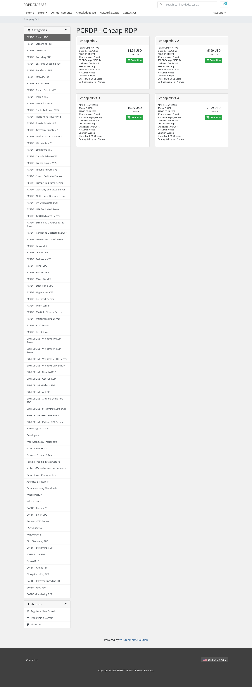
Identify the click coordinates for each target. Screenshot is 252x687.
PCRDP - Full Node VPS (39, 259)
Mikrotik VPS (34, 501)
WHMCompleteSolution (133, 640)
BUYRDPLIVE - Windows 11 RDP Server (44, 350)
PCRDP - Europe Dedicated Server (45, 183)
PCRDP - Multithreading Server (43, 318)
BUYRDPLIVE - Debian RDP (41, 385)
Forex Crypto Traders (38, 428)
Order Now (136, 60)
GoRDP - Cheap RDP (37, 567)
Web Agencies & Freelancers (42, 441)
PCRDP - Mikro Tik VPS (39, 279)
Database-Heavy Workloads (42, 488)
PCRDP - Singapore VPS (39, 149)
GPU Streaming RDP (37, 541)
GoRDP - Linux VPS (37, 514)
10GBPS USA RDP (36, 554)
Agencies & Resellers (38, 481)
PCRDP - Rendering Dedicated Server (46, 232)
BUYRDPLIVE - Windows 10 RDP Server (44, 340)
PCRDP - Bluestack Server (40, 299)
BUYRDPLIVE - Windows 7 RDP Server (47, 359)
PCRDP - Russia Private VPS (41, 123)
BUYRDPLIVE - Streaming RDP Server (46, 408)
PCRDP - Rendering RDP (39, 70)
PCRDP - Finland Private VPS (42, 169)
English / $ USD (216, 659)
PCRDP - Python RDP (38, 83)
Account (218, 12)
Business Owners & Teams (41, 455)
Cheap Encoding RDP (38, 574)
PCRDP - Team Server (38, 305)
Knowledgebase (86, 12)
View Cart (35, 624)
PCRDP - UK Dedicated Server (42, 202)
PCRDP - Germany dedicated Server (46, 189)
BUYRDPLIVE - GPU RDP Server (43, 415)
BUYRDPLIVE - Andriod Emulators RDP (45, 400)
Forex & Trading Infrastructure (43, 461)
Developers (33, 435)
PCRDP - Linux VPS (37, 246)
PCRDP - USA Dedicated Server (43, 209)
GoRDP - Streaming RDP (40, 547)
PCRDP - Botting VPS (38, 272)
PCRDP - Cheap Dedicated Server (44, 176)
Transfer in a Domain (41, 617)
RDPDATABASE (35, 4)
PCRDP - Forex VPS (37, 265)
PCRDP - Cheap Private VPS (41, 90)
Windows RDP (34, 494)
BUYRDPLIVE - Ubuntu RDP (41, 372)
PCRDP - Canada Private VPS (42, 156)
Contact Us (130, 12)
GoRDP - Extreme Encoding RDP (44, 581)
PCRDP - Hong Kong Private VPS (44, 116)
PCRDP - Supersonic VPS (40, 285)
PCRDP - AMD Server (38, 325)
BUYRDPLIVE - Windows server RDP (46, 365)
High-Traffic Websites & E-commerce (46, 468)
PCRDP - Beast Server (38, 332)
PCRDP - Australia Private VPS (43, 110)
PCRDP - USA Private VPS (40, 103)
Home (30, 12)
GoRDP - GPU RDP (36, 587)
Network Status (109, 12)
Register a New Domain (43, 611)
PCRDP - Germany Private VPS (43, 130)
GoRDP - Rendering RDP (40, 594)
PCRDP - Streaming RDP (39, 43)
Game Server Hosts (37, 448)
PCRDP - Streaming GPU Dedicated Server (45, 224)
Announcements (61, 12)
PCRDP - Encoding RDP (39, 57)
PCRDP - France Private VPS (41, 163)
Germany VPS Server (38, 521)
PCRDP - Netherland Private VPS (44, 136)
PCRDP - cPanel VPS (37, 252)
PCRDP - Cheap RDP (37, 37)
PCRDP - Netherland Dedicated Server (47, 196)
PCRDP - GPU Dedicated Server (43, 216)
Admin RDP (33, 561)
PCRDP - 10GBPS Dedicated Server (45, 239)
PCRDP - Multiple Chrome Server (44, 312)
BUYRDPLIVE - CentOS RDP (41, 378)
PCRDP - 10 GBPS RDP (38, 76)
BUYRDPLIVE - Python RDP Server (45, 422)
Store (41, 12)
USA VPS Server (35, 528)
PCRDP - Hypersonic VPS (40, 292)
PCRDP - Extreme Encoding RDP (44, 63)
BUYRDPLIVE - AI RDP (38, 392)
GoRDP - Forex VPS (37, 508)
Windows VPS (34, 534)
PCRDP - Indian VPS (37, 96)
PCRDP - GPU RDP (36, 50)
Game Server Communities (41, 475)
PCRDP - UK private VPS (39, 143)
